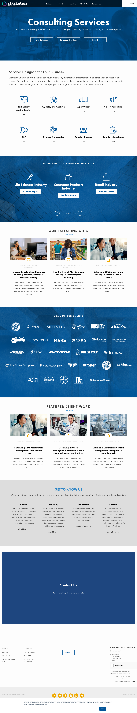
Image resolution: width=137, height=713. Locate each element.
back (57, 213)
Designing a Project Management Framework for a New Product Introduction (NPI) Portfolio (68, 451)
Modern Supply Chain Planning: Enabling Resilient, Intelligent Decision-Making (29, 274)
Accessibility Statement (29, 661)
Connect (68, 652)
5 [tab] (71, 213)
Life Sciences (42, 40)
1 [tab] (62, 213)
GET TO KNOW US (68, 489)
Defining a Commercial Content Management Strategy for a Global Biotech (108, 450)
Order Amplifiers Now (8, 661)
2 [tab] (64, 213)
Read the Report (30, 191)
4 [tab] (68, 213)
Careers (131, 3)
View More (68, 234)
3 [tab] (66, 213)
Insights (73, 4)
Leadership (28, 648)
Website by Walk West (129, 694)
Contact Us (96, 4)
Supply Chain (33, 265)
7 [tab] (75, 213)
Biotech (117, 265)
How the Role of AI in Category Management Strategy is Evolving (68, 274)
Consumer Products (68, 40)
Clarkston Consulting (14, 4)
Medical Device (78, 441)
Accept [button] (102, 708)
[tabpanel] (68, 185)
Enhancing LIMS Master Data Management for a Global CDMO (108, 274)
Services (62, 4)
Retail (95, 40)
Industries (50, 4)
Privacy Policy (29, 652)
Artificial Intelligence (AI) (72, 265)
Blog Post (23, 265)
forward (79, 213)
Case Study (99, 265)
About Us (84, 4)
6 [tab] (73, 213)
